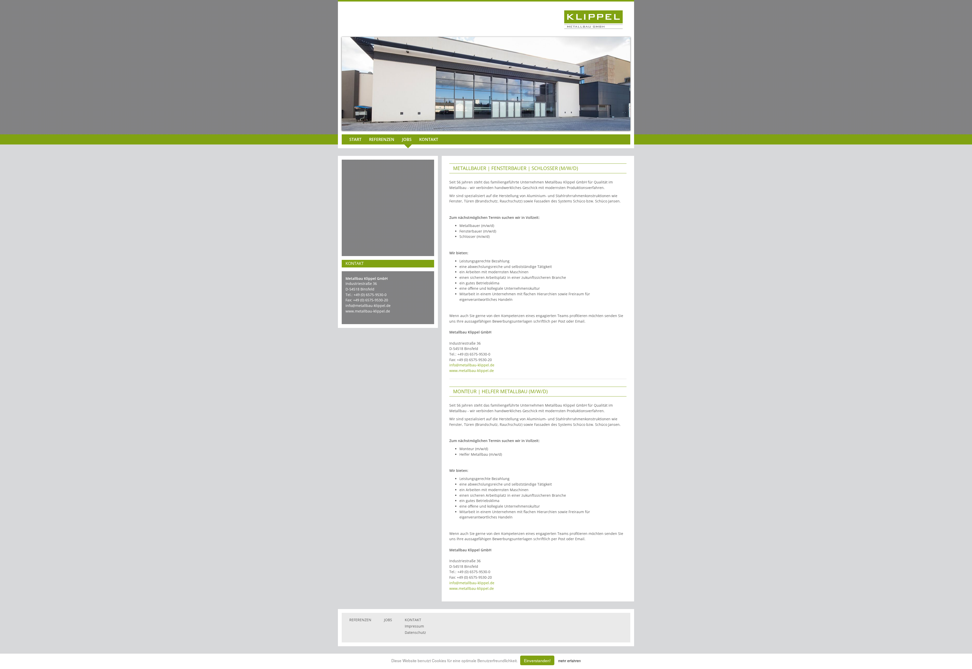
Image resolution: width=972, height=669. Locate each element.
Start (355, 139)
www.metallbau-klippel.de (368, 311)
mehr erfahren (569, 660)
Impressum (414, 626)
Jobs (407, 139)
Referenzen (381, 139)
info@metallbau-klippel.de (368, 305)
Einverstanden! (537, 660)
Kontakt (428, 139)
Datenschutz (415, 632)
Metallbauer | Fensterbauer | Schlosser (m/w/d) (515, 168)
